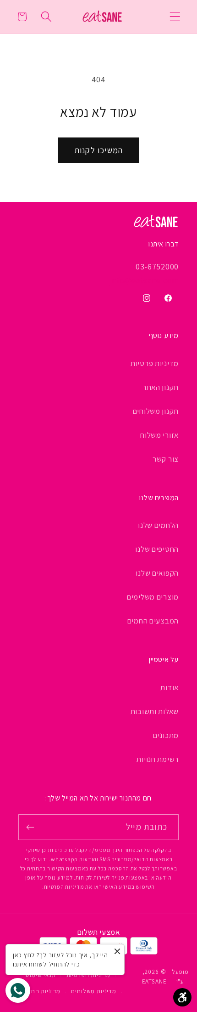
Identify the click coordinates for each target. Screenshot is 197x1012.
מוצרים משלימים (153, 597)
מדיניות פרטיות (155, 363)
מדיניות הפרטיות (88, 975)
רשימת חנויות (158, 759)
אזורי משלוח (159, 435)
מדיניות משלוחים (93, 991)
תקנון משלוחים (156, 411)
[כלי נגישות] (182, 997)
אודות (169, 687)
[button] (175, 17)
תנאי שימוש (40, 975)
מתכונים (166, 735)
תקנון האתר (160, 387)
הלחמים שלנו (158, 525)
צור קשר (166, 459)
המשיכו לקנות (98, 150)
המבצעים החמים (153, 621)
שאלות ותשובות (155, 711)
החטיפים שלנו (157, 549)
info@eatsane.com (144, 280)
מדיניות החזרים (40, 991)
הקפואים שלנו (157, 573)
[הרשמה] (30, 827)
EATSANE (154, 981)
